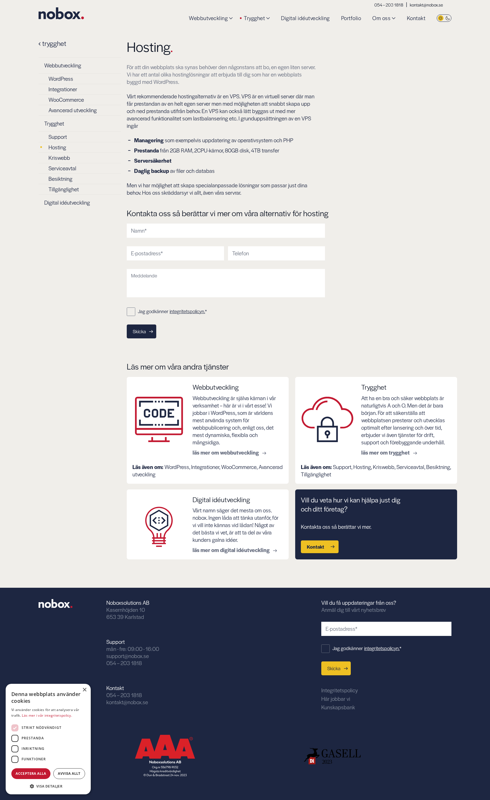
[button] (48, 786)
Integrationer (62, 89)
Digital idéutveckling (305, 18)
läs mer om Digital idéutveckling (232, 550)
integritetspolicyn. (187, 311)
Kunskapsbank (338, 707)
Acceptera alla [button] (31, 773)
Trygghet (254, 18)
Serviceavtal (62, 168)
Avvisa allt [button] (69, 773)
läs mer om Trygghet (386, 452)
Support (57, 137)
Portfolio (351, 18)
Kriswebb (59, 158)
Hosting (57, 147)
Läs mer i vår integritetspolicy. (47, 715)
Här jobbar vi (335, 698)
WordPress (60, 78)
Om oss (381, 18)
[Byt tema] (444, 18)
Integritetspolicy (339, 690)
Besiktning (60, 179)
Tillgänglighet (63, 189)
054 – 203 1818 (388, 5)
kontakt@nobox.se (426, 5)
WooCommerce (66, 99)
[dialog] (48, 739)
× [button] (84, 690)
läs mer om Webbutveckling (226, 452)
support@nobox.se (127, 656)
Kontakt (416, 18)
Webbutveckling (208, 18)
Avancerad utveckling (72, 110)
